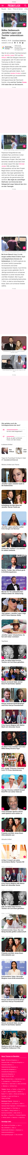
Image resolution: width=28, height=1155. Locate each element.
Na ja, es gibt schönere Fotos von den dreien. (14, 439)
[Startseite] (14, 5)
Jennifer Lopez (9, 55)
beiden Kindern (16, 73)
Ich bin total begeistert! (14, 431)
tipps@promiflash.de (11, 460)
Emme (24, 82)
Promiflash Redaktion (19, 40)
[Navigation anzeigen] (2, 5)
